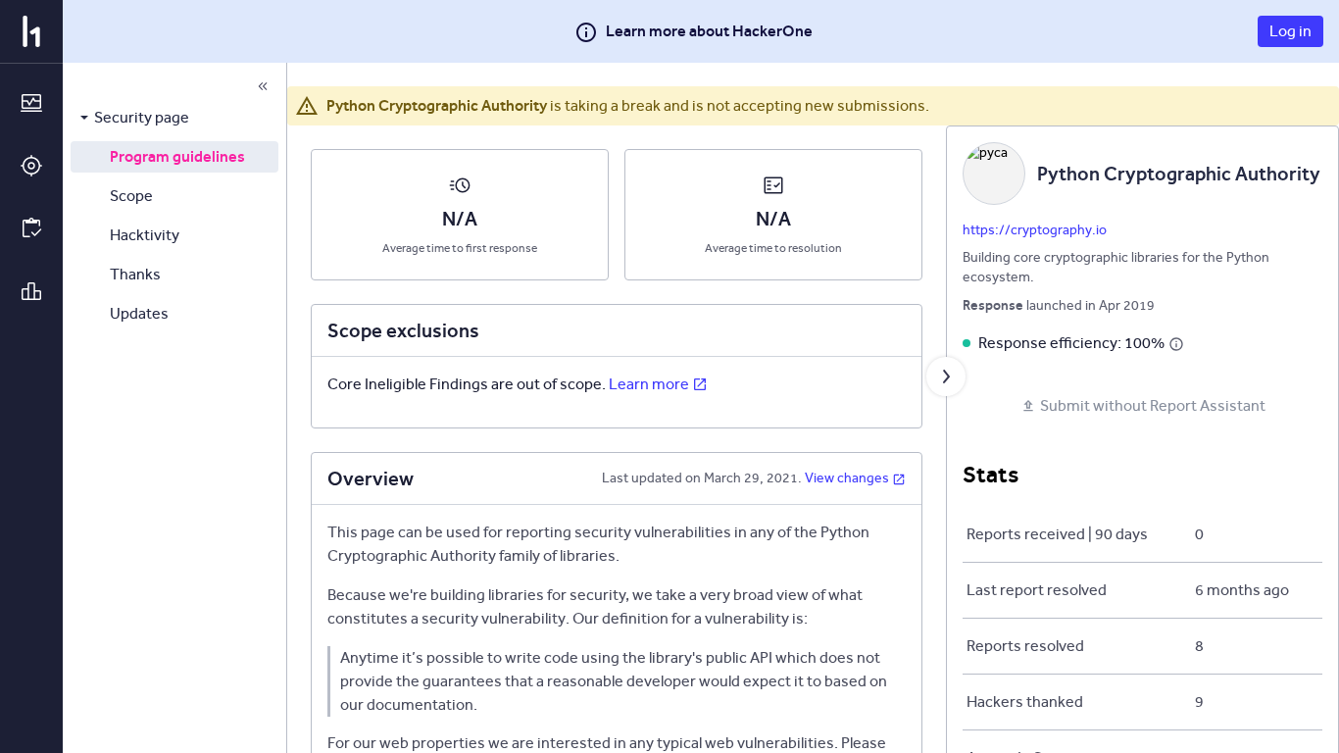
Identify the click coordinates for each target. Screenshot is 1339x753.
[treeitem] (174, 117)
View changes (847, 478)
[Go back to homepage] (31, 31)
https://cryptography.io (1035, 230)
